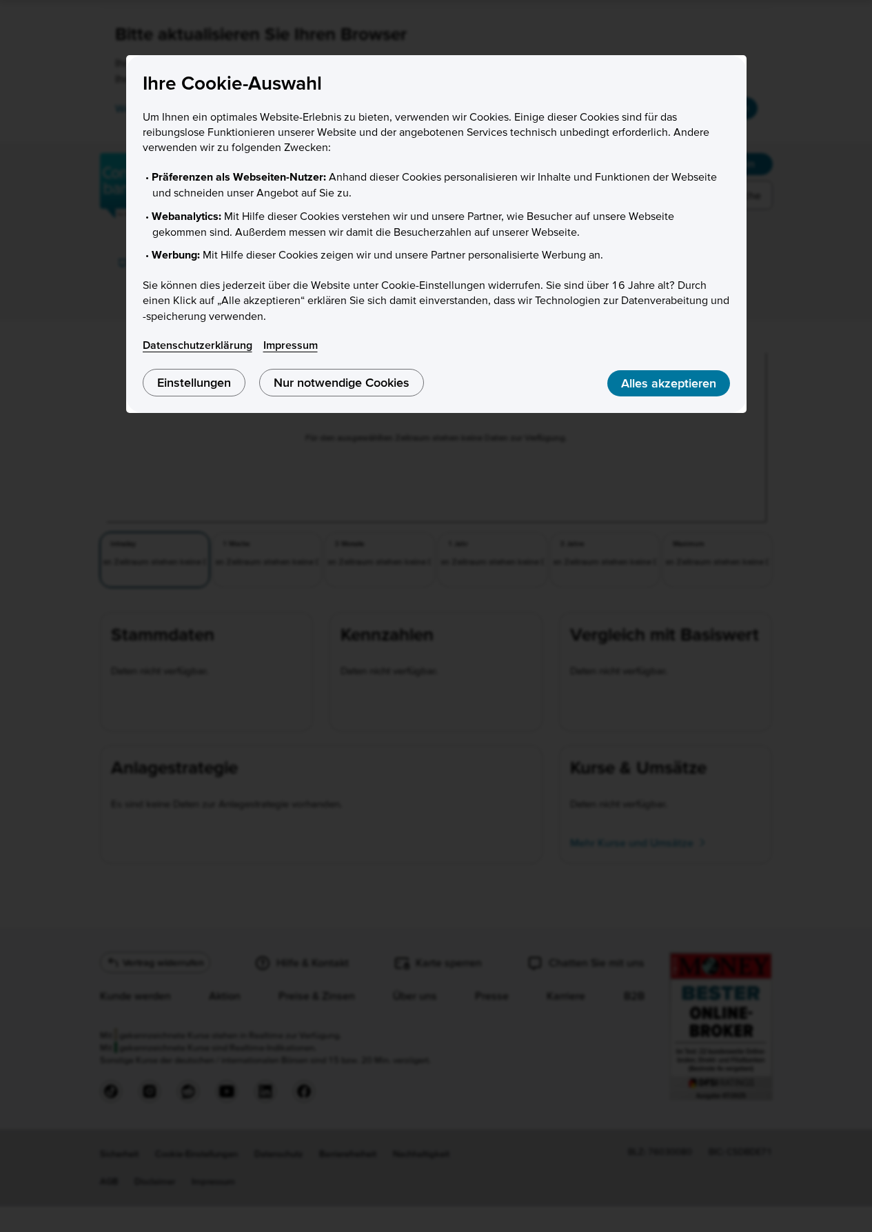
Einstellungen (194, 382)
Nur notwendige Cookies (341, 382)
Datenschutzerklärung (197, 345)
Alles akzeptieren (668, 383)
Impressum (290, 345)
